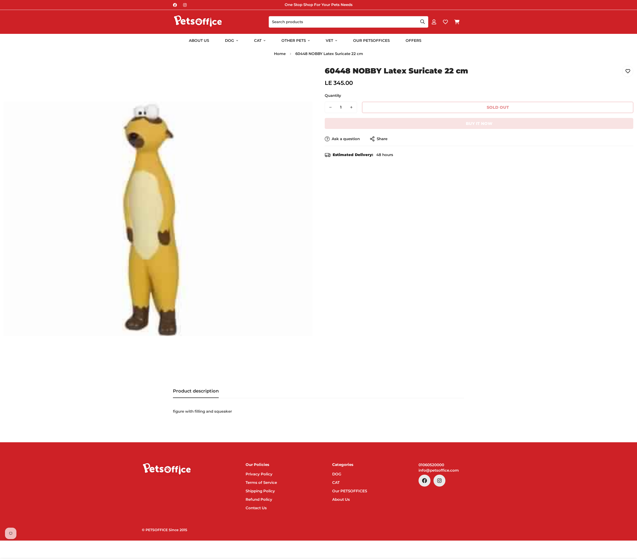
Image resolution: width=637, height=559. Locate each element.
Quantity (333, 95)
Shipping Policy (260, 491)
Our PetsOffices (371, 40)
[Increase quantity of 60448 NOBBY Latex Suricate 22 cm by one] (351, 107)
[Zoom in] (301, 75)
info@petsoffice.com (439, 470)
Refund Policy (259, 499)
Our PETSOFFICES (349, 491)
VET (329, 40)
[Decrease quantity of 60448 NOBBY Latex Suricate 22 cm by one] (330, 107)
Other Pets (293, 40)
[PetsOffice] (198, 22)
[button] (457, 22)
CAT (258, 40)
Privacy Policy (259, 474)
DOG (229, 40)
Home (280, 53)
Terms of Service (261, 482)
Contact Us (256, 507)
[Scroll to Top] (627, 532)
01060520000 (431, 464)
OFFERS (413, 40)
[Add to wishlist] (627, 71)
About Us (199, 40)
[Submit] (422, 21)
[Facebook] (175, 5)
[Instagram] (185, 5)
